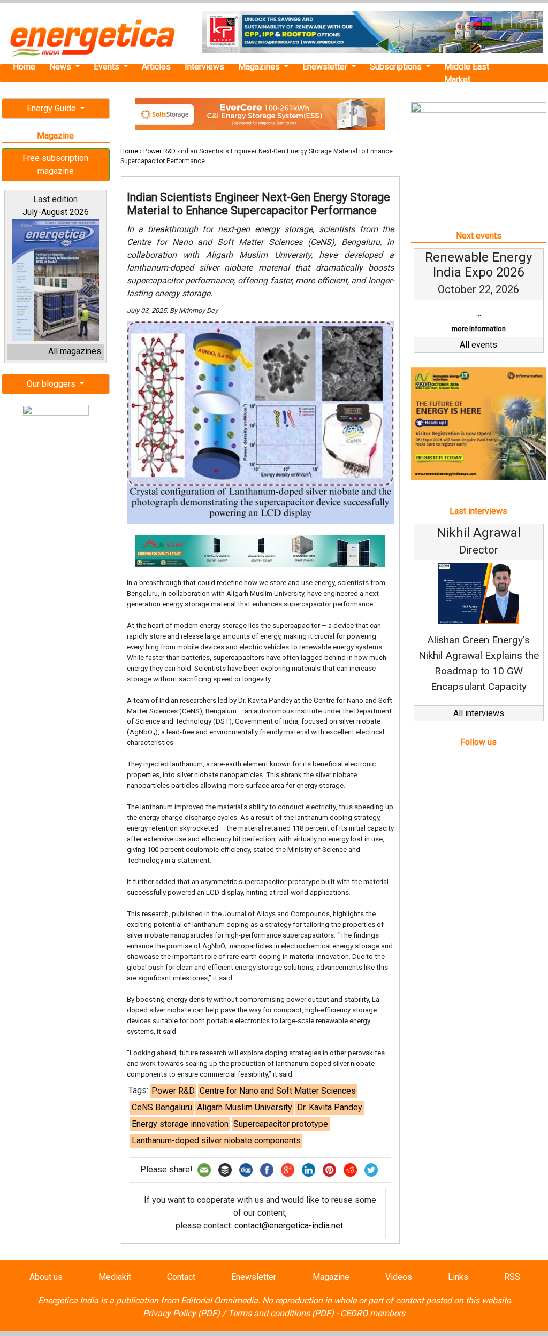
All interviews (478, 713)
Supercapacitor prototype (280, 1124)
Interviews (204, 67)
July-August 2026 (55, 212)
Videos (398, 1277)
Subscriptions (397, 67)
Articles (156, 67)
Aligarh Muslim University (244, 1107)
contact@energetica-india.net (288, 1225)
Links (458, 1277)
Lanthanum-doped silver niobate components (216, 1140)
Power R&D (159, 151)
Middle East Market (466, 73)
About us (46, 1277)
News (61, 67)
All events (478, 345)
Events (107, 67)
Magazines (260, 67)
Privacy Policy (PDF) (181, 1313)
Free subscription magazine (55, 164)
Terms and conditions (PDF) (281, 1313)
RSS (512, 1277)
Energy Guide (52, 108)
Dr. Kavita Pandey (329, 1107)
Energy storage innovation (180, 1124)
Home (24, 67)
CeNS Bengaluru (162, 1107)
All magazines (74, 351)
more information (479, 329)
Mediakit (114, 1277)
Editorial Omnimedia (219, 1300)
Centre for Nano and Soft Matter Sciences (278, 1091)
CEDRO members (372, 1313)
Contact (181, 1277)
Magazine (331, 1277)
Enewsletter (325, 67)
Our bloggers (52, 384)
